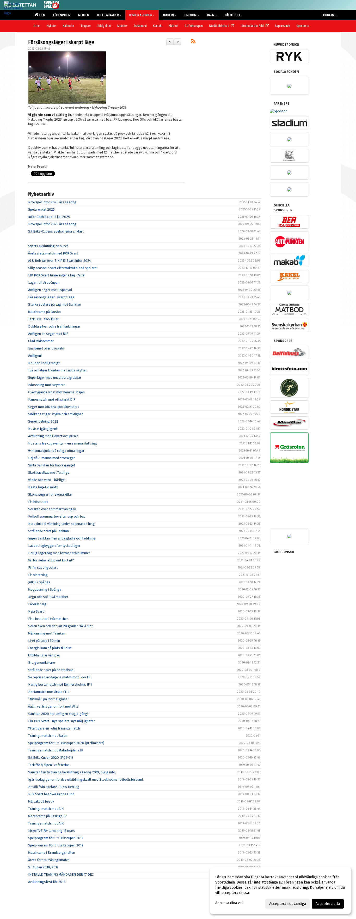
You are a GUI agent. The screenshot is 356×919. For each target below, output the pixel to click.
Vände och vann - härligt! (46, 480)
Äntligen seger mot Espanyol (50, 290)
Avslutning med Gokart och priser (53, 436)
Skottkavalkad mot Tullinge (48, 473)
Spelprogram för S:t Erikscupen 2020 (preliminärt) (66, 743)
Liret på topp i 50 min (44, 641)
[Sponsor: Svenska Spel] (51, 4)
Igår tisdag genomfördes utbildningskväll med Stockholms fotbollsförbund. (86, 779)
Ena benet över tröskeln (46, 348)
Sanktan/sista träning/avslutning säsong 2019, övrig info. (72, 772)
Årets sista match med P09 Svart (53, 253)
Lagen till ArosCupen (43, 282)
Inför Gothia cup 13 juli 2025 (49, 217)
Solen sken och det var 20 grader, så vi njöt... (61, 626)
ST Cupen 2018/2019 (43, 867)
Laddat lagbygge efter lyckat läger (54, 546)
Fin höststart (38, 502)
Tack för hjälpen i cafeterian (49, 765)
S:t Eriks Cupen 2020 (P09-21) (50, 758)
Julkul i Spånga (39, 582)
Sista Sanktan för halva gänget (51, 465)
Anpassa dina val (229, 903)
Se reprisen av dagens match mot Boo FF (59, 677)
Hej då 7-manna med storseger (51, 458)
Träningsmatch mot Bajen (47, 736)
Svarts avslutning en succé (48, 246)
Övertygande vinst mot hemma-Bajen (56, 392)
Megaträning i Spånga (44, 589)
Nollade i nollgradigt (44, 363)
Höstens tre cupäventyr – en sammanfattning (62, 443)
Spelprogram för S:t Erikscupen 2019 (55, 838)
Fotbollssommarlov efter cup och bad (56, 516)
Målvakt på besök (41, 801)
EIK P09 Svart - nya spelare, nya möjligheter (61, 721)
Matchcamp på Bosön (44, 312)
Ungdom (191, 15)
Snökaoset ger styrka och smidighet (55, 414)
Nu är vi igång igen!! (43, 429)
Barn (210, 15)
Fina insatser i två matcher (48, 619)
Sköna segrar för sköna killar (50, 494)
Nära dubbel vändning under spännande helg (61, 524)
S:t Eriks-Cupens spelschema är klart (56, 231)
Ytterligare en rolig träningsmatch (54, 728)
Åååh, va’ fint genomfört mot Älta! (53, 706)
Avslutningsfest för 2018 (47, 882)
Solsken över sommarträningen (52, 509)
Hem (41, 15)
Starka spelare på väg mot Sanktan (54, 304)
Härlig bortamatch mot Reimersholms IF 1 (60, 684)
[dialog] (280, 890)
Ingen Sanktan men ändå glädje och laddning (61, 538)
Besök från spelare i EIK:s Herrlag (53, 787)
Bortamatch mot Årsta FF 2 (48, 692)
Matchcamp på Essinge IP (47, 816)
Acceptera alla (328, 904)
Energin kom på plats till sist (49, 648)
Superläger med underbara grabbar (54, 378)
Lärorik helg (37, 604)
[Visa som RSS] (193, 42)
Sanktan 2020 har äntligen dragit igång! (58, 714)
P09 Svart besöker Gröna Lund (51, 794)
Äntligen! (35, 356)
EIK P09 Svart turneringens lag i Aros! (56, 275)
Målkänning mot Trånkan (46, 633)
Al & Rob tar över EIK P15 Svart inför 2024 (59, 261)
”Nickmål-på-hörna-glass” (48, 699)
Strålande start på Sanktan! (49, 531)
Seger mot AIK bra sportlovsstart (53, 407)
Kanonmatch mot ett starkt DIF (51, 399)
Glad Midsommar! (41, 341)
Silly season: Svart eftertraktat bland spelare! (62, 268)
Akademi (168, 15)
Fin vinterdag (38, 575)
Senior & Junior (140, 15)
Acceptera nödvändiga (287, 904)
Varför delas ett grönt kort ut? (51, 560)
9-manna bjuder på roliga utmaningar (56, 451)
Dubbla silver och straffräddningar (54, 326)
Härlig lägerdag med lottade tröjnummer (59, 553)
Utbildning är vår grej (44, 655)
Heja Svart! (36, 611)
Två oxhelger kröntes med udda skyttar (57, 370)
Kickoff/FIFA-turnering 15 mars (51, 831)
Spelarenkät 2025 (41, 209)
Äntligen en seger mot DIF (48, 334)
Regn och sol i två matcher (48, 597)
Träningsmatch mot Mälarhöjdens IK (55, 750)
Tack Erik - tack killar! (43, 319)
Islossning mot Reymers (46, 385)
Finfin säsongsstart (43, 568)
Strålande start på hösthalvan (50, 670)
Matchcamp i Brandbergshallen (51, 853)
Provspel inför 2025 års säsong (52, 224)
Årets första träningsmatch (49, 860)
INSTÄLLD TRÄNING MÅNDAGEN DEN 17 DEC (61, 874)
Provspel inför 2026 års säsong (52, 202)
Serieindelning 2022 (43, 421)
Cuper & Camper (108, 15)
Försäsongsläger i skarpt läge (61, 42)
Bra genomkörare (41, 663)
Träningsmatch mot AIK (46, 809)
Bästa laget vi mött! (43, 487)
